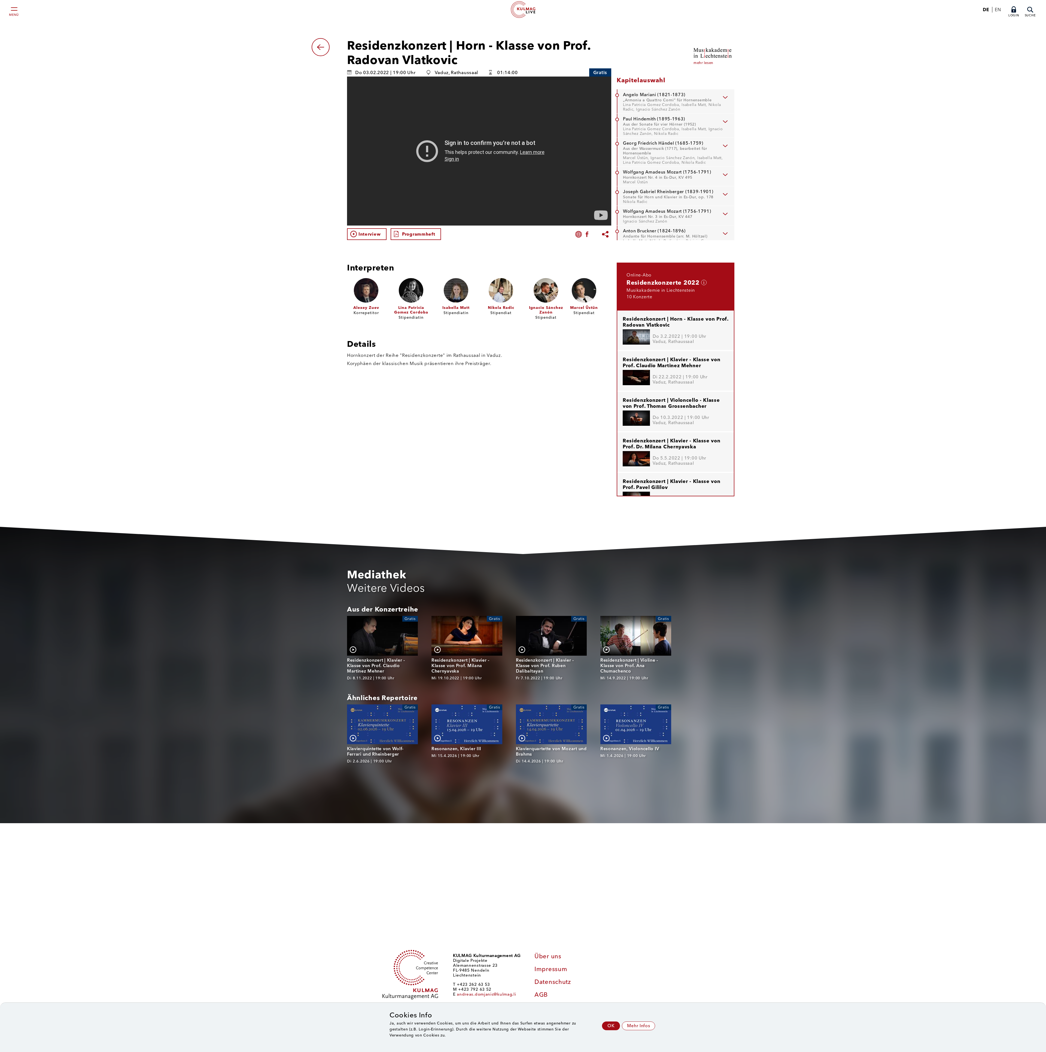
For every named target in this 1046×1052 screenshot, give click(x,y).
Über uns (547, 956)
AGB (541, 994)
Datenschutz (552, 982)
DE (986, 9)
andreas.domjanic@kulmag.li (486, 994)
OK (611, 1025)
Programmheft (418, 234)
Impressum (550, 969)
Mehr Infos (638, 1025)
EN (998, 9)
